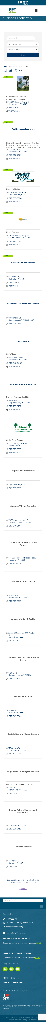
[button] (5, 67)
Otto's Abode (11, 354)
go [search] (24, 55)
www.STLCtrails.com (13, 983)
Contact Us (31, 882)
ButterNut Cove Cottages (16, 96)
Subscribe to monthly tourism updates (22, 943)
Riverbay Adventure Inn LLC (17, 397)
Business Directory (14, 880)
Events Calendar (29, 880)
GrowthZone (32, 1020)
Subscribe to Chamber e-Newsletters (21, 958)
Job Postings (21, 882)
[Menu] (36, 10)
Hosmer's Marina (13, 189)
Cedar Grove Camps (14, 440)
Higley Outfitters (12, 232)
